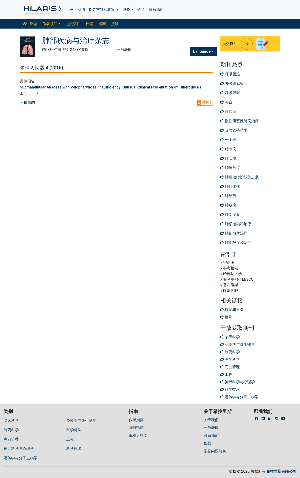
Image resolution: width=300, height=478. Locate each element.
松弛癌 (230, 139)
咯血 (228, 102)
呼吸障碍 (232, 93)
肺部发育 (232, 214)
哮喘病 (230, 111)
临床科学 (11, 420)
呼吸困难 (232, 74)
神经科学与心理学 (19, 448)
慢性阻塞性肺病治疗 (241, 121)
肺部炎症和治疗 (237, 242)
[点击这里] (42, 9)
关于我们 (211, 420)
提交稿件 (72, 24)
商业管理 (11, 439)
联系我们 (156, 9)
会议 (141, 9)
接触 (115, 24)
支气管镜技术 (236, 130)
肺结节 (230, 196)
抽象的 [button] (29, 102)
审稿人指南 (138, 435)
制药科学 (11, 430)
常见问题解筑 (215, 451)
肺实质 (230, 158)
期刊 (81, 9)
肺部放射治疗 (236, 233)
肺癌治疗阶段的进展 (241, 177)
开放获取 (211, 427)
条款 (207, 443)
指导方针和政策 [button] (102, 9)
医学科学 (73, 430)
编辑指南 (136, 427)
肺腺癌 (230, 205)
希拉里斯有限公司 (281, 471)
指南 (102, 24)
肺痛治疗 (232, 167)
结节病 (230, 149)
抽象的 (207, 102)
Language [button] (202, 51)
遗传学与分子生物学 (21, 458)
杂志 (33, 24)
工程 (70, 439)
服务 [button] (126, 9)
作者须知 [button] (49, 24)
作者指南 (136, 420)
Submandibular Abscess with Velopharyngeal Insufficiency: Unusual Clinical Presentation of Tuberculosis (110, 87)
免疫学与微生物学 (81, 420)
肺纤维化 (232, 186)
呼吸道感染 (234, 83)
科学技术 (73, 448)
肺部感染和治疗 (237, 224)
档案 (89, 24)
